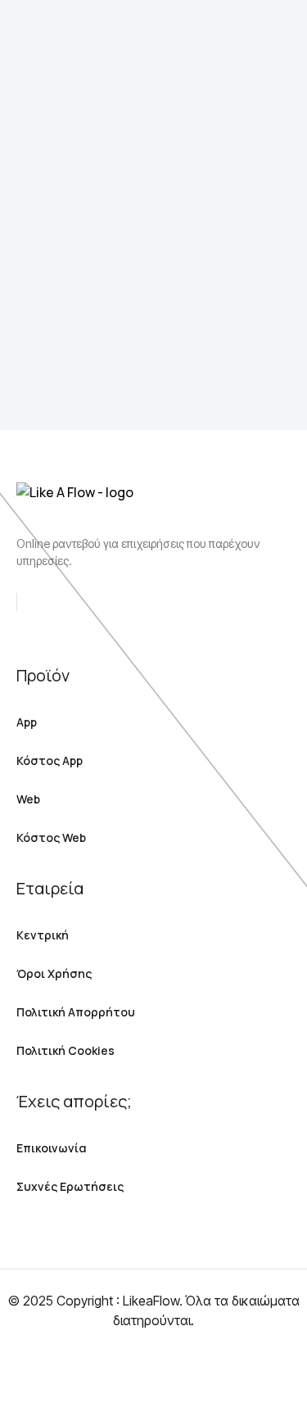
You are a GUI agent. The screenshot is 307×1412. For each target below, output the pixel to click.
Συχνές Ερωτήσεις (70, 1186)
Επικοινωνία (51, 1148)
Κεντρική (42, 935)
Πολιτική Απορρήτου (75, 1012)
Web (28, 799)
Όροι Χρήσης (54, 973)
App (26, 722)
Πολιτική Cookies (65, 1050)
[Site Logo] (72, 54)
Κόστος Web (51, 837)
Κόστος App (49, 760)
